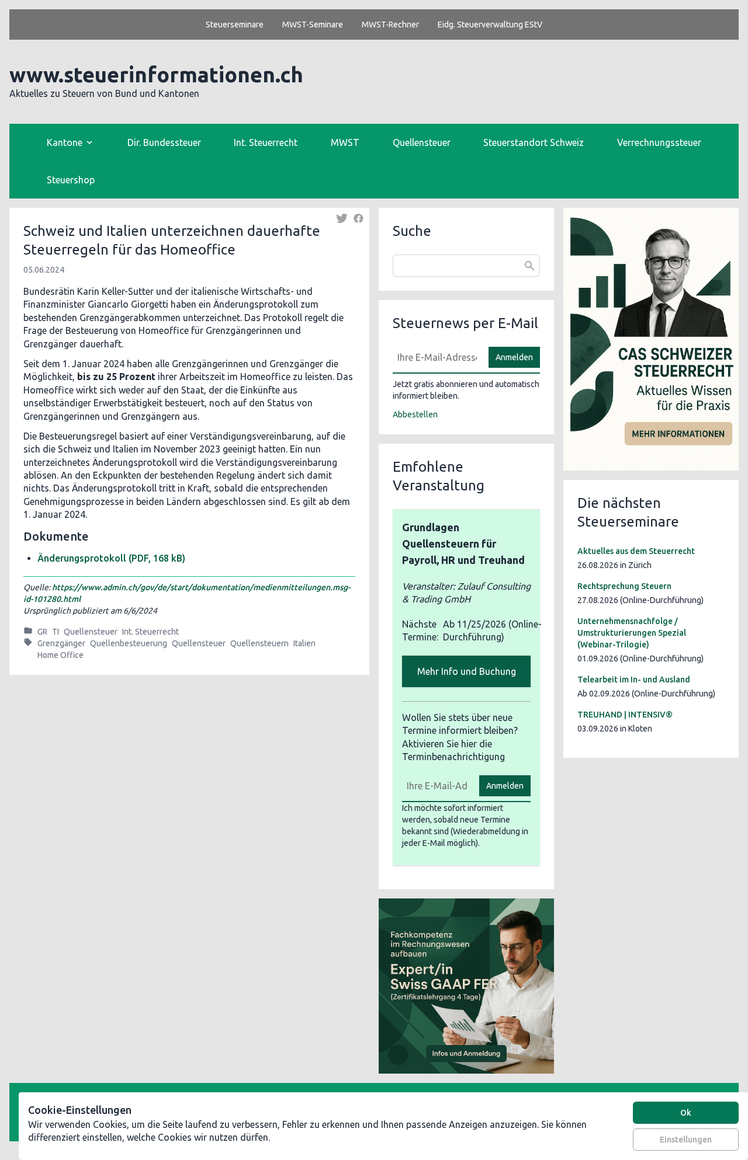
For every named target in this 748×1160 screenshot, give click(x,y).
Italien (304, 643)
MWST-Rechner (390, 24)
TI (55, 631)
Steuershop (71, 180)
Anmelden (514, 357)
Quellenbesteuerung (128, 643)
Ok (685, 1112)
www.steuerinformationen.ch (156, 74)
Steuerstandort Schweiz (533, 142)
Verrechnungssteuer (659, 142)
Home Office (60, 655)
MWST (345, 142)
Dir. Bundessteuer (164, 142)
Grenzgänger (61, 643)
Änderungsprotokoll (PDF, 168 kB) (111, 558)
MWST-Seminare (312, 24)
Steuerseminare (235, 24)
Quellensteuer (422, 142)
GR (42, 631)
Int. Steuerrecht (265, 142)
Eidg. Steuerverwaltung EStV (490, 24)
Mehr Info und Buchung (466, 671)
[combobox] (466, 266)
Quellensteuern (259, 643)
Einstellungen (686, 1139)
